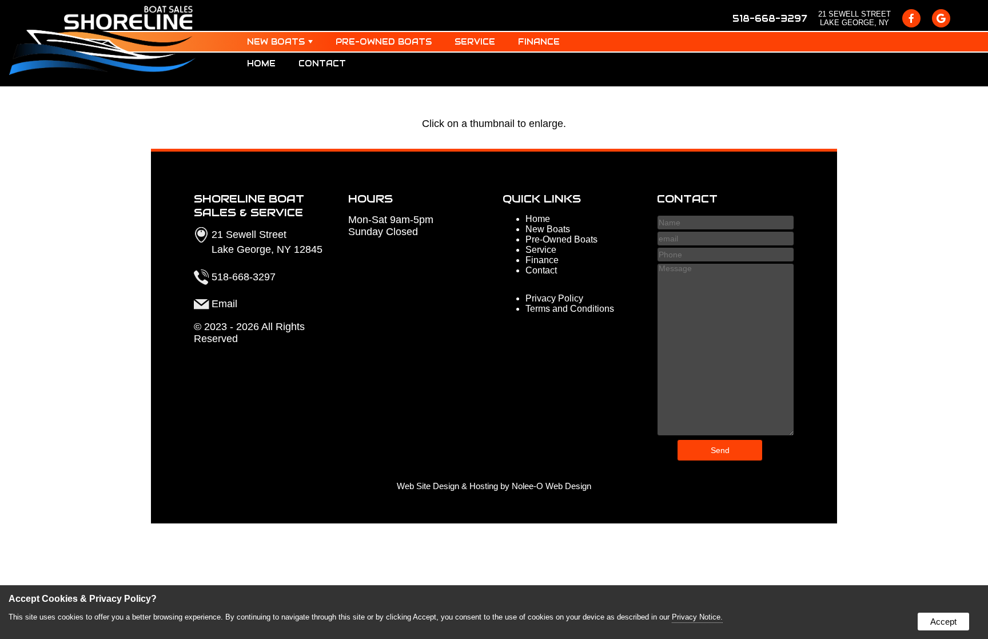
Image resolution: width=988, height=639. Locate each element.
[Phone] (725, 254)
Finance (539, 42)
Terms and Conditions (569, 308)
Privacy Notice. (697, 617)
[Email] (725, 238)
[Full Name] (725, 222)
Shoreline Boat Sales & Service (249, 205)
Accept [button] (943, 621)
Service (475, 42)
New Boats (276, 42)
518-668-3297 (769, 19)
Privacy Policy (554, 298)
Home (261, 63)
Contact (322, 63)
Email (224, 303)
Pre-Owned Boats (384, 42)
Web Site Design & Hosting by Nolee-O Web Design (494, 486)
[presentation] (911, 18)
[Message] (725, 433)
